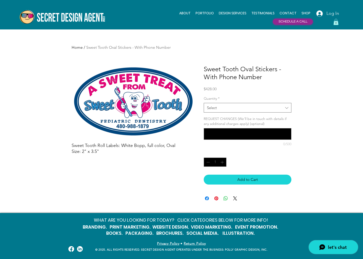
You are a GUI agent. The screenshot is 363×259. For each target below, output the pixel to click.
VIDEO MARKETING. (211, 227)
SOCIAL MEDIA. (202, 233)
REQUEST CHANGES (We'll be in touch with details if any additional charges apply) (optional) (245, 121)
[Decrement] (207, 162)
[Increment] (223, 162)
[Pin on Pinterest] (216, 198)
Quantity (212, 98)
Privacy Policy (168, 243)
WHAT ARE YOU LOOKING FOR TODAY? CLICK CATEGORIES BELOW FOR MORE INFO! (181, 220)
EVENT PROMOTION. (256, 227)
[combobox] (247, 108)
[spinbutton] (215, 162)
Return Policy (195, 243)
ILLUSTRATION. (239, 233)
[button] (232, 13)
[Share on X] (235, 198)
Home (77, 47)
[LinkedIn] (80, 249)
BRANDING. (95, 227)
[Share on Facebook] (207, 198)
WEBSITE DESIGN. (170, 227)
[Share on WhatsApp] (226, 198)
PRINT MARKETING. (130, 227)
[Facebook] (71, 249)
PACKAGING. (139, 233)
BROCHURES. (169, 233)
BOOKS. (114, 233)
